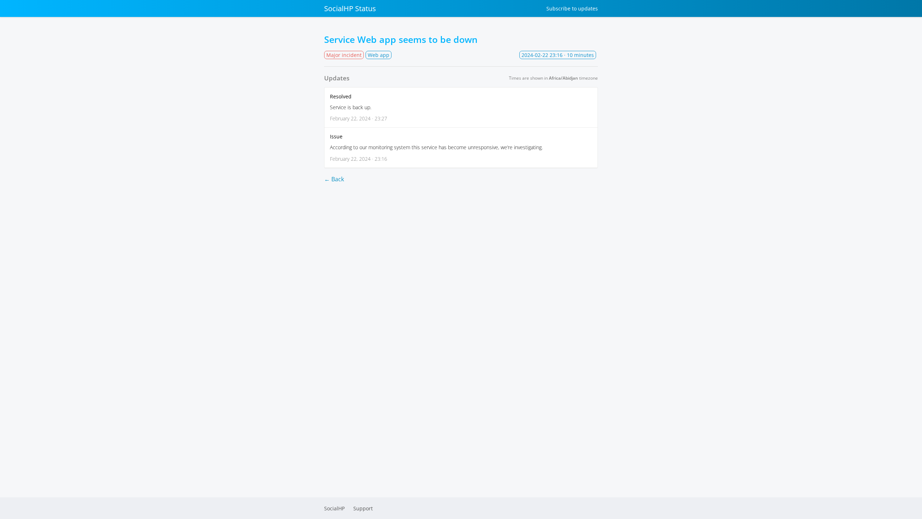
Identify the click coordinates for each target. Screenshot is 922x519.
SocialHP (334, 508)
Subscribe (572, 8)
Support (363, 508)
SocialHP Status (350, 8)
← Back (334, 179)
